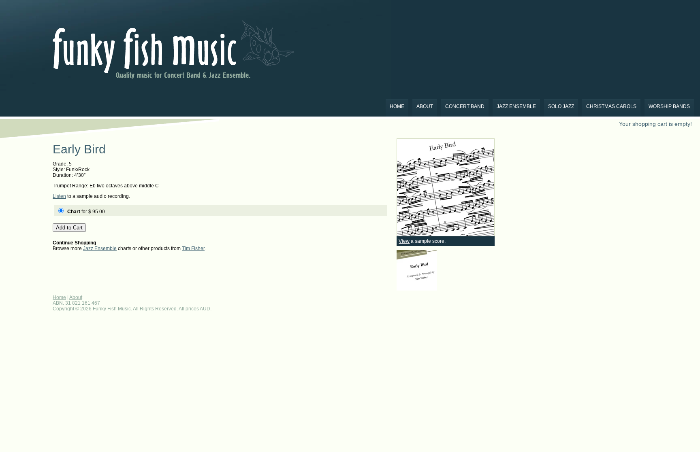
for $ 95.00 (86, 211)
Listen (59, 196)
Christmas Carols (611, 106)
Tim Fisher (193, 248)
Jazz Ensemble (516, 106)
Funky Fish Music (112, 309)
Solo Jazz (561, 106)
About (424, 106)
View (404, 241)
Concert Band (464, 106)
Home (397, 106)
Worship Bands (669, 106)
